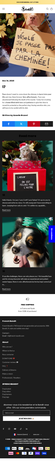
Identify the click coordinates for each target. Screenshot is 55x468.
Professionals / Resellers (11, 378)
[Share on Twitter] (21, 124)
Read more (6, 210)
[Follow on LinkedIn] (27, 429)
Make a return (7, 374)
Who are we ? (7, 347)
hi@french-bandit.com (16, 336)
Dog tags (5, 397)
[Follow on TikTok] (21, 429)
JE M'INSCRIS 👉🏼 (26, 418)
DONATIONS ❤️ (8, 358)
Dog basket (6, 389)
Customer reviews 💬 (10, 362)
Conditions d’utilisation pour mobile (28, 443)
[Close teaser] (48, 243)
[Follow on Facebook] (3, 429)
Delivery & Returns (9, 370)
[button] (52, 234)
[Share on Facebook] (8, 124)
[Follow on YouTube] (15, 429)
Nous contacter (8, 354)
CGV (24, 439)
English (36, 434)
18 (3, 195)
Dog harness (7, 394)
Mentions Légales (42, 439)
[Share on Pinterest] (34, 124)
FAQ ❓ (5, 366)
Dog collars (6, 391)
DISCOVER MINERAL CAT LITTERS (27, 2)
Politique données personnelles (27, 441)
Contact (31, 439)
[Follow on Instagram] (9, 429)
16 (3, 271)
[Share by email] (46, 124)
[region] (27, 305)
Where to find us (8, 351)
